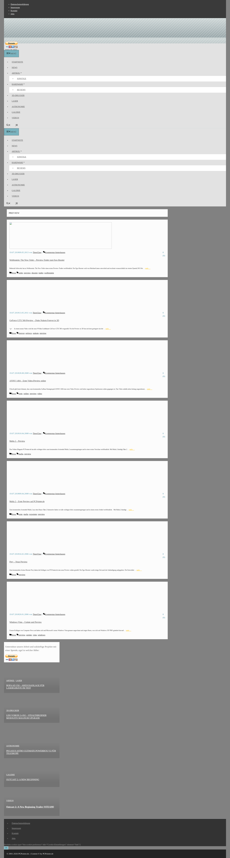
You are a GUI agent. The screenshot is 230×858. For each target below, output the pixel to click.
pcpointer (33, 514)
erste (20, 394)
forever (21, 333)
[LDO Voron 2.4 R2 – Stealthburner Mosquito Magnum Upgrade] (30, 721)
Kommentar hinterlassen (55, 252)
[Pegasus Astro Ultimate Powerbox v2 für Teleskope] (30, 756)
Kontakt (14, 11)
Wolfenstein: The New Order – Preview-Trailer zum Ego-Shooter (36, 260)
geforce (29, 333)
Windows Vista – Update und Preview (25, 622)
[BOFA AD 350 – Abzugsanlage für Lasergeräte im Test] (30, 691)
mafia (21, 454)
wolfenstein (49, 273)
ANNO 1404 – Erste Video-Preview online (27, 381)
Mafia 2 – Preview (17, 441)
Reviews (21, 90)
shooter (35, 273)
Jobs (12, 14)
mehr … (147, 268)
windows (41, 635)
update (29, 635)
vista (35, 635)
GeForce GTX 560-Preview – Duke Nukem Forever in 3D (34, 320)
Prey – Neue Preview (18, 562)
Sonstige (21, 79)
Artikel (16, 73)
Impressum (15, 7)
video (39, 394)
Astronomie (18, 107)
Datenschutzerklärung (20, 4)
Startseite (17, 62)
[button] (16, 125)
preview (27, 273)
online (26, 394)
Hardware (17, 84)
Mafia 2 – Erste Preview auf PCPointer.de (27, 501)
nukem (36, 333)
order (21, 273)
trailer (41, 273)
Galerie (16, 112)
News (14, 67)
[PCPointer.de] (10, 48)
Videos (15, 118)
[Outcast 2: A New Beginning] (30, 785)
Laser (15, 101)
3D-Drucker (18, 95)
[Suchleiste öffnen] (8, 125)
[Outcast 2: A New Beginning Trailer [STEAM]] (30, 814)
